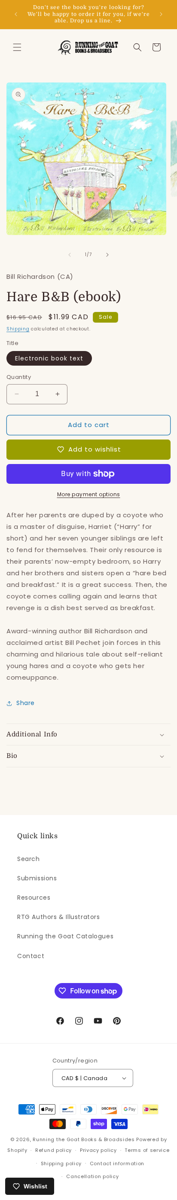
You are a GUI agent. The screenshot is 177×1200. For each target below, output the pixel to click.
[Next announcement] (161, 14)
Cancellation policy (92, 1176)
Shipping (18, 329)
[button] (17, 47)
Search (28, 859)
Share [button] (25, 703)
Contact (30, 956)
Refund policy (53, 1150)
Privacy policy (98, 1150)
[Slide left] (69, 254)
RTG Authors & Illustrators (58, 917)
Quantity (18, 377)
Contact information (117, 1163)
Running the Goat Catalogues (65, 936)
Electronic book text (49, 358)
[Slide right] (107, 254)
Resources (33, 897)
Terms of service (147, 1150)
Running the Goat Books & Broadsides (84, 1139)
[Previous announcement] (15, 14)
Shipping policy (61, 1163)
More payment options (88, 494)
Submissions (37, 878)
